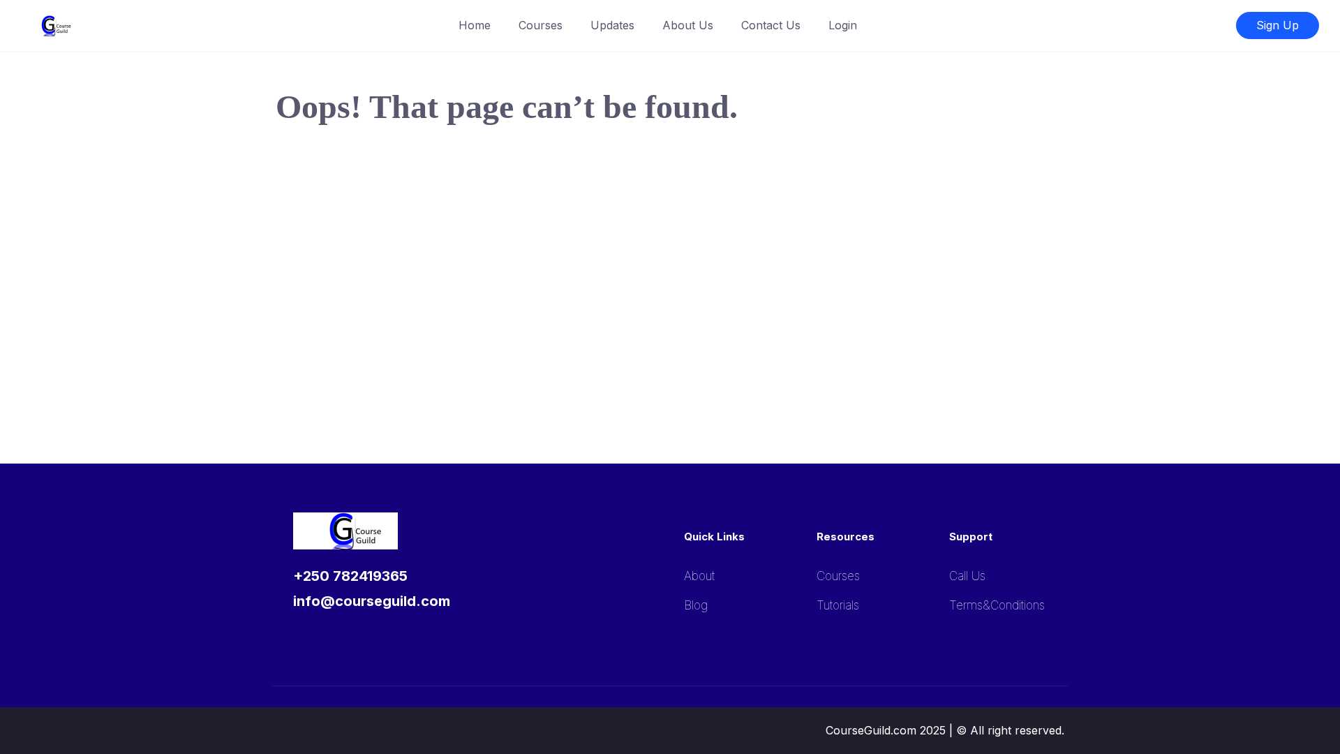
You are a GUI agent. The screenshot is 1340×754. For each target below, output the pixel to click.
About (699, 576)
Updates (612, 25)
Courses (541, 25)
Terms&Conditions (997, 605)
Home (475, 25)
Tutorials (838, 605)
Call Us (967, 576)
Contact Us (771, 25)
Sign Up (1277, 25)
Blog (696, 605)
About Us (687, 25)
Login (842, 25)
